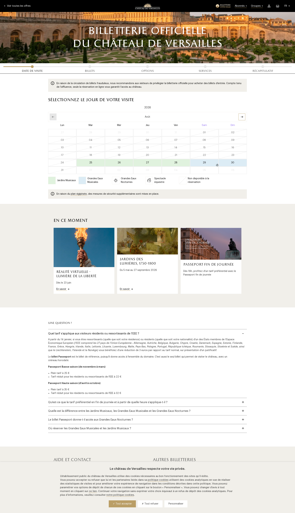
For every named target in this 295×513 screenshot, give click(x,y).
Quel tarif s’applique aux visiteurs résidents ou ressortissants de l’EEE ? (93, 333)
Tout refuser (151, 504)
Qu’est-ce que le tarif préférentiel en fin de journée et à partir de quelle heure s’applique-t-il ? (107, 402)
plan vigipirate (79, 194)
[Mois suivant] (241, 116)
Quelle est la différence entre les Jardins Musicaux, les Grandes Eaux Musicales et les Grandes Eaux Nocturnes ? (119, 411)
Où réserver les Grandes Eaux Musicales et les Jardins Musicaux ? (89, 428)
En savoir (61, 289)
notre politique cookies (120, 495)
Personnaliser (175, 504)
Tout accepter (123, 504)
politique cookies (158, 480)
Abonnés (240, 6)
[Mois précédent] (53, 116)
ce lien (93, 491)
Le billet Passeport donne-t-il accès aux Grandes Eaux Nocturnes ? (90, 419)
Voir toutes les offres (18, 6)
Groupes (256, 6)
